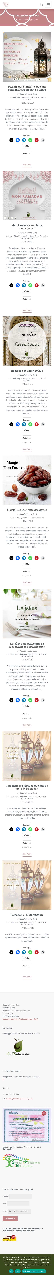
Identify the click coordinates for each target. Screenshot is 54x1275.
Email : (5, 1211)
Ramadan (36, 97)
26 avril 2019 (28, 660)
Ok (11, 1271)
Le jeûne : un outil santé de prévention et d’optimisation (27, 645)
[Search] (41, 4)
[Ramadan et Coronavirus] (27, 341)
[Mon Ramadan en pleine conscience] (27, 195)
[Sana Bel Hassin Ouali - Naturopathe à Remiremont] (6, 4)
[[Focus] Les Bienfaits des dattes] (27, 480)
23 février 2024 (28, 103)
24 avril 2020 (28, 384)
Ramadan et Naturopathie (27, 914)
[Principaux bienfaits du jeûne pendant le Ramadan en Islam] (27, 57)
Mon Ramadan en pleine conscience (27, 227)
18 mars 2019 (27, 802)
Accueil (13, 97)
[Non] (51, 1264)
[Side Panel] (48, 4)
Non (17, 1271)
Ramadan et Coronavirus (27, 370)
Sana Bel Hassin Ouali (28, 94)
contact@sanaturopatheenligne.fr (19, 1099)
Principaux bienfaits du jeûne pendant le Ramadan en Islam (27, 88)
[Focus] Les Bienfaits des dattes (27, 509)
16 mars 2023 (27, 242)
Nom (4, 1204)
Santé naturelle (27, 238)
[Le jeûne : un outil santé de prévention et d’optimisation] (27, 613)
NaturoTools (34, 236)
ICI (3, 1079)
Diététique (27, 518)
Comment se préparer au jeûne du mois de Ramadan (27, 787)
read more (27, 164)
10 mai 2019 (28, 521)
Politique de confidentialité (34, 1271)
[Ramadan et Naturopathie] (27, 885)
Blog (18, 97)
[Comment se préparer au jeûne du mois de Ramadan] (27, 756)
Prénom (6, 1196)
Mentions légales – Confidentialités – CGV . (21, 1019)
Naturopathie (26, 97)
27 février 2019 (28, 928)
